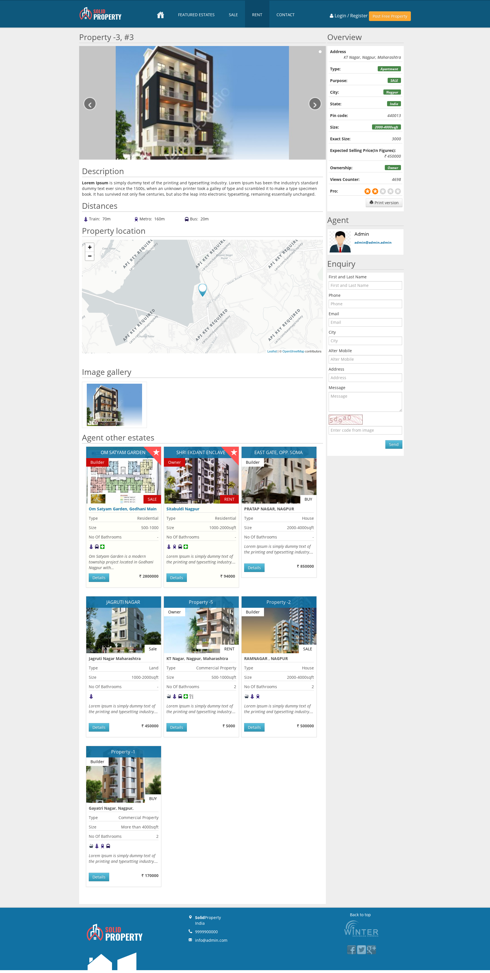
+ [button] (90, 247)
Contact (285, 14)
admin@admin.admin (373, 242)
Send (394, 444)
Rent (257, 14)
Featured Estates (196, 14)
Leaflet (272, 351)
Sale (233, 14)
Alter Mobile (340, 350)
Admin (361, 234)
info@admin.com (211, 940)
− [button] (90, 256)
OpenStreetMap (293, 351)
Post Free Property (390, 16)
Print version (386, 202)
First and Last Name (348, 276)
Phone (335, 295)
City (332, 332)
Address (336, 369)
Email (334, 313)
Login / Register (350, 15)
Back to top (360, 914)
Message (337, 387)
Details (98, 577)
